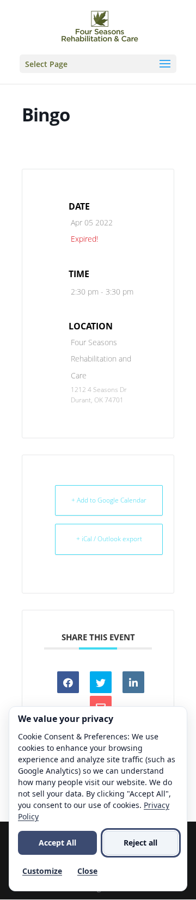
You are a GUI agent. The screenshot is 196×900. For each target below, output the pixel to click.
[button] (98, 63)
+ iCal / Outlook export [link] (109, 538)
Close (87, 871)
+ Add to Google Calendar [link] (108, 500)
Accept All (57, 842)
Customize (42, 871)
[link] (99, 26)
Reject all (140, 842)
